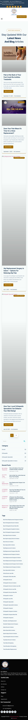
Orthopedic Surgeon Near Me (10, 614)
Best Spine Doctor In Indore (9, 535)
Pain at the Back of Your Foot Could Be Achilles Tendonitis (12, 77)
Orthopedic (5, 453)
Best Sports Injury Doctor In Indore (11, 538)
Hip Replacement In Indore (9, 548)
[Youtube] (21, 7)
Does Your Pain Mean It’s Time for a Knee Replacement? (13, 130)
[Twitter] (15, 7)
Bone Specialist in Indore (9, 545)
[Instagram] (10, 7)
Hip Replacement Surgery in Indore (11, 554)
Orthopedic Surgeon (8, 608)
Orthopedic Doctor (7, 579)
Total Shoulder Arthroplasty (9, 646)
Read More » (8, 91)
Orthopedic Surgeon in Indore (10, 611)
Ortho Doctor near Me (8, 573)
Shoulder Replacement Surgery (10, 624)
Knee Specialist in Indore (9, 570)
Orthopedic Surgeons (8, 617)
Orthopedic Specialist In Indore (10, 605)
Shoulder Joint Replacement (10, 620)
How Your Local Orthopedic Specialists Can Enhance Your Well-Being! (14, 408)
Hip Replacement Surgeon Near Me (11, 551)
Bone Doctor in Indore (8, 541)
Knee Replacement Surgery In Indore (11, 567)
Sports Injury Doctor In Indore (10, 633)
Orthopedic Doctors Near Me (10, 592)
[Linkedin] (13, 7)
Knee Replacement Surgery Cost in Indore (13, 564)
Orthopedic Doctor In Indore (9, 582)
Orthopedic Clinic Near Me (9, 576)
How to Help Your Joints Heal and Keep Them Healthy (17, 476)
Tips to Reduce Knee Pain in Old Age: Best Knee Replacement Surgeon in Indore (16, 507)
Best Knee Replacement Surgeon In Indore (13, 519)
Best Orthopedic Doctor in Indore (11, 522)
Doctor (3, 449)
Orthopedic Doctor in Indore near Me (11, 586)
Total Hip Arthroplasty (8, 643)
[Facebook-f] (7, 7)
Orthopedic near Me (8, 598)
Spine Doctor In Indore (8, 627)
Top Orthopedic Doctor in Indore (10, 636)
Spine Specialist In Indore (9, 630)
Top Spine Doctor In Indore (9, 639)
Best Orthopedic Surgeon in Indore (11, 532)
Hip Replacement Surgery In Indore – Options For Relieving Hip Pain (14, 270)
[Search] (24, 441)
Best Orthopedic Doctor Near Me (11, 526)
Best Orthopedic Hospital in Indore (11, 529)
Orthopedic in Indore (8, 595)
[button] (2, 19)
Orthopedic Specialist (7, 457)
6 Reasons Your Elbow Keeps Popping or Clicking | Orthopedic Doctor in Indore (17, 498)
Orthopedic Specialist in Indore (9, 460)
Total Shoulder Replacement (10, 649)
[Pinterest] (18, 7)
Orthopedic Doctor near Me (9, 589)
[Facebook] (2, 712)
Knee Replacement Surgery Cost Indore (17, 483)
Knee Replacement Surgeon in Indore (12, 557)
